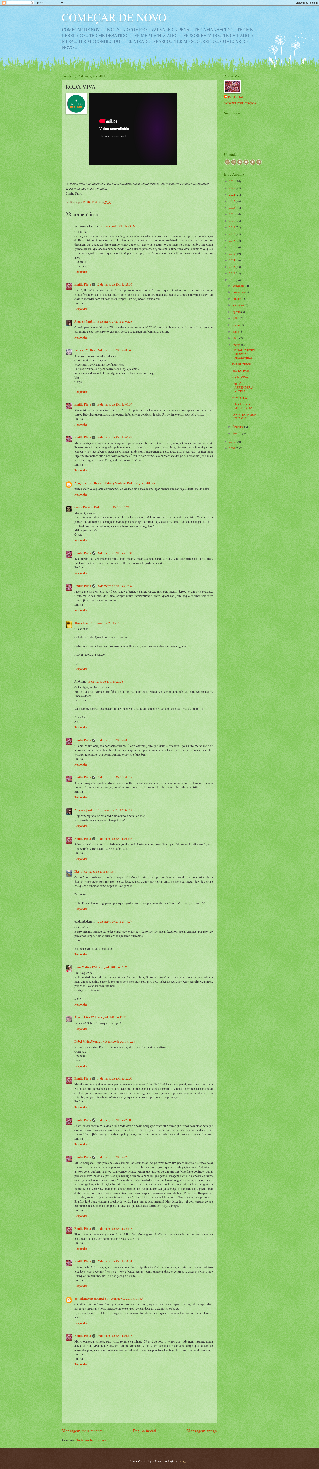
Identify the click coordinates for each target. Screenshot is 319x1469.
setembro (239, 305)
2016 (232, 247)
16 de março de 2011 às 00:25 (114, 322)
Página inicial (144, 1431)
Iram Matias (82, 967)
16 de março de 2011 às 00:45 (114, 350)
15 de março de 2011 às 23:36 (114, 284)
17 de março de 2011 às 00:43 (114, 839)
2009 (232, 448)
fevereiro (238, 427)
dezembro (239, 285)
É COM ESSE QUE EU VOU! (244, 416)
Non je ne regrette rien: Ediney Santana (100, 483)
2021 (232, 214)
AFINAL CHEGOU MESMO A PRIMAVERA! (244, 354)
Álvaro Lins (82, 1017)
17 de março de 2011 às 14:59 (114, 921)
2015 (232, 254)
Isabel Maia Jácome (87, 1041)
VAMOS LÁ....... (242, 398)
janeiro (237, 433)
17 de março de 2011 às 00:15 (114, 740)
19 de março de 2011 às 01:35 (125, 1298)
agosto (237, 312)
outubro (238, 299)
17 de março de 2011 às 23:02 (114, 1120)
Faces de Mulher (84, 350)
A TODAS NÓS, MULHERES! (242, 406)
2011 (232, 280)
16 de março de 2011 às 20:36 (107, 623)
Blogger (183, 1461)
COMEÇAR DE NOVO (114, 17)
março (237, 345)
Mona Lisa (81, 623)
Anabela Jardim (84, 321)
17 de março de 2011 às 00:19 (114, 777)
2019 (232, 227)
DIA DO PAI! (240, 371)
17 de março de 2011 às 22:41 (119, 1041)
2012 (232, 273)
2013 (232, 267)
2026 (232, 181)
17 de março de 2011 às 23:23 (114, 1261)
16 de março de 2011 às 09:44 (114, 437)
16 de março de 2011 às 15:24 (111, 507)
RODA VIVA (240, 377)
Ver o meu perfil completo (240, 103)
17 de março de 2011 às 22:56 (114, 1078)
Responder (80, 272)
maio (236, 332)
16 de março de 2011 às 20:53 (105, 681)
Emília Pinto (82, 284)
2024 (232, 195)
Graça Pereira (83, 507)
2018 (232, 234)
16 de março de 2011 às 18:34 (114, 553)
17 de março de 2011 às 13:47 (98, 871)
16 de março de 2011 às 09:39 (114, 404)
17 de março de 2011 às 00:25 (114, 810)
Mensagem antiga (202, 1431)
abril (236, 338)
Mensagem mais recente (82, 1431)
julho (236, 318)
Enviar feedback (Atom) (91, 1440)
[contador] (243, 164)
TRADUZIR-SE (242, 364)
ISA (76, 871)
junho (236, 325)
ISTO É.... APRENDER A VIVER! (242, 387)
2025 (232, 188)
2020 (232, 221)
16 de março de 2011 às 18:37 (114, 586)
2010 (232, 442)
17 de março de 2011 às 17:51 (108, 1017)
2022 (232, 208)
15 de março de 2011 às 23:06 (117, 226)
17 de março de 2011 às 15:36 (109, 967)
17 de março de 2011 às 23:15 (114, 1157)
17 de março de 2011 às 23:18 (114, 1229)
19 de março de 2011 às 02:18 (114, 1336)
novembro (239, 292)
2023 (232, 201)
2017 (232, 241)
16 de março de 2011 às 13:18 (144, 483)
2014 (232, 260)
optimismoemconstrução (90, 1298)
